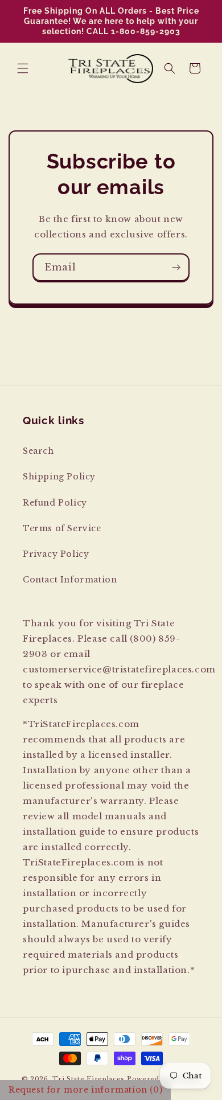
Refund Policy (55, 503)
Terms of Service (62, 528)
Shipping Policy (59, 476)
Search (38, 451)
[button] (22, 68)
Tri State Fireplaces (88, 1079)
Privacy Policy (56, 554)
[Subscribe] (175, 267)
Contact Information (70, 579)
